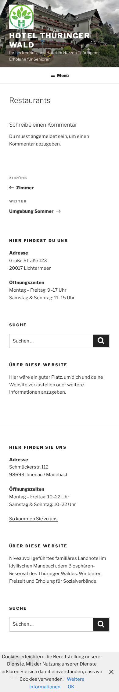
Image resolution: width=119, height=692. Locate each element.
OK (71, 687)
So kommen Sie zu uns (33, 519)
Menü (63, 75)
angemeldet (44, 136)
